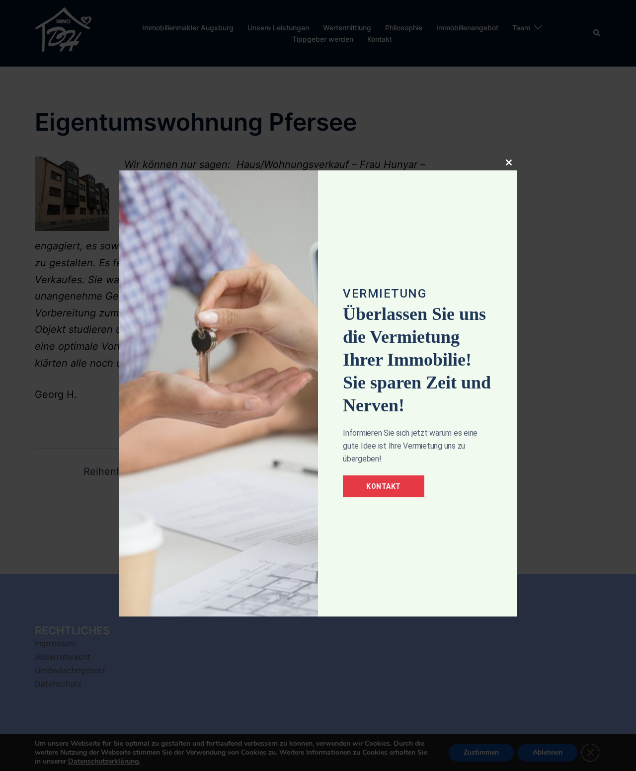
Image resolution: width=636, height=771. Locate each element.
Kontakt (383, 486)
